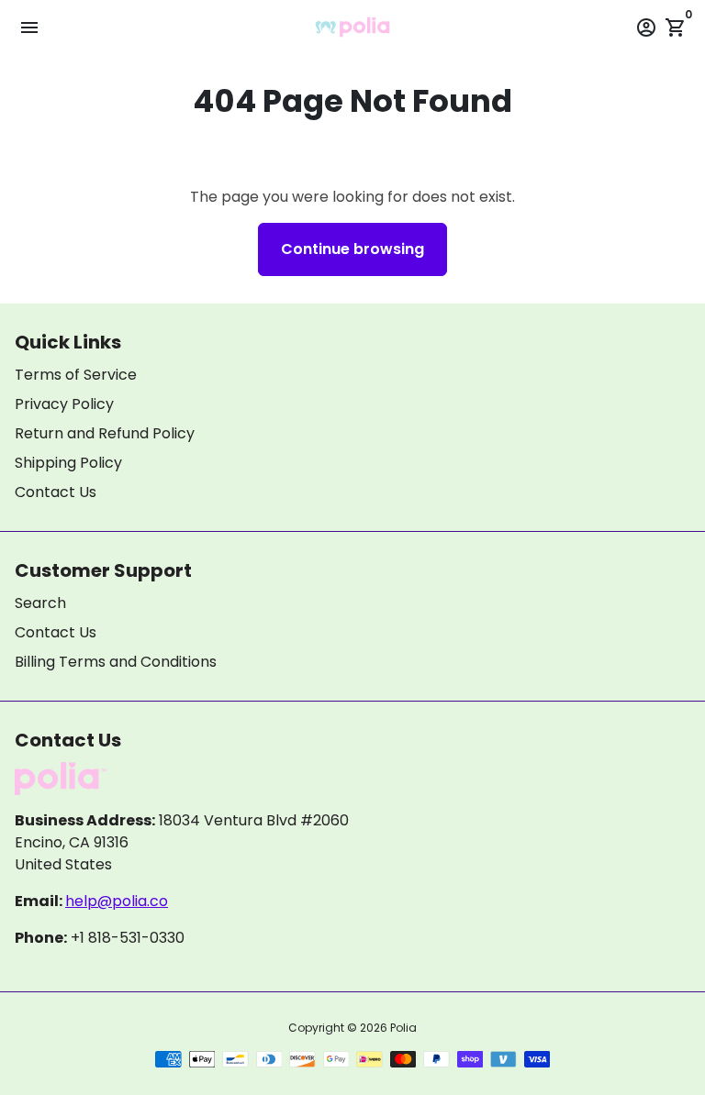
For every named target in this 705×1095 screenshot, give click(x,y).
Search (40, 603)
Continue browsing (352, 249)
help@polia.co (116, 901)
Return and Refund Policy (105, 433)
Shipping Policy (68, 462)
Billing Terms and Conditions (116, 661)
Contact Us (55, 492)
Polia (403, 1027)
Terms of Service (76, 374)
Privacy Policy (64, 404)
